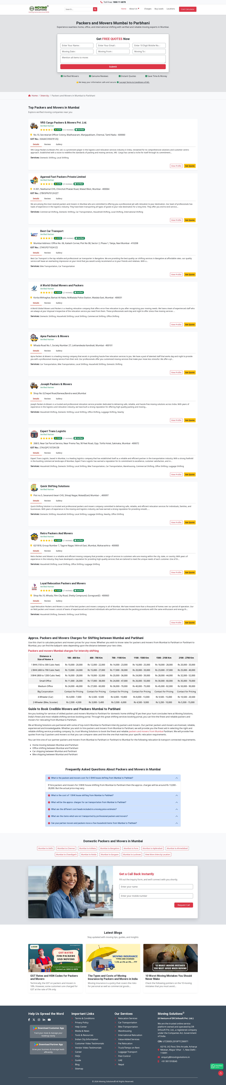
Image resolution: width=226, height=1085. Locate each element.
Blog (77, 1064)
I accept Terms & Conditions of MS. (134, 82)
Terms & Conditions (85, 1018)
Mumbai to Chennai (66, 848)
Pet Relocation (125, 1043)
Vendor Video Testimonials (88, 1047)
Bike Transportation (128, 1026)
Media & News (82, 1030)
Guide (78, 1060)
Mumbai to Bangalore (109, 848)
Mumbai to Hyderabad (152, 848)
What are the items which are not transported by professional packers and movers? (89, 816)
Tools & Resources (84, 1035)
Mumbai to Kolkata (87, 848)
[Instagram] (39, 1019)
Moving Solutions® (107, 1081)
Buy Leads (159, 8)
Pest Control (124, 1056)
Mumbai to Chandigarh (66, 854)
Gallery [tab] (59, 144)
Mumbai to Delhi (45, 848)
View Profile (176, 166)
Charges (147, 8)
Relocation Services (127, 1018)
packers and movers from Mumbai (146, 731)
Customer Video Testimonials (89, 1043)
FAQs (77, 1056)
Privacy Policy (81, 1022)
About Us (133, 8)
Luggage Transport (127, 1051)
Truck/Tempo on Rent (129, 1047)
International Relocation (130, 1035)
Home (123, 8)
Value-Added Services (128, 1039)
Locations (171, 8)
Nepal (121, 1064)
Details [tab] (36, 144)
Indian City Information (86, 1039)
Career (78, 1051)
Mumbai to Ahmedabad (177, 848)
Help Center (81, 1026)
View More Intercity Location (157, 854)
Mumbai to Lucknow (132, 854)
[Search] (95, 9)
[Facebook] (29, 1019)
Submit (113, 66)
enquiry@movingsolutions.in (175, 1057)
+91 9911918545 (169, 1061)
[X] (34, 1019)
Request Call (184, 905)
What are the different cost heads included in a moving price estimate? (84, 809)
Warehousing (125, 1030)
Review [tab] (47, 144)
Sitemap (79, 1068)
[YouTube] (49, 1019)
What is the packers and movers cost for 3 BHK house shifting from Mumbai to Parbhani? (92, 778)
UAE (120, 1060)
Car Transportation (127, 1022)
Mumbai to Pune (131, 848)
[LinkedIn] (44, 1019)
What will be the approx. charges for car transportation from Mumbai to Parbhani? (88, 802)
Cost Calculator (187, 9)
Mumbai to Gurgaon (110, 854)
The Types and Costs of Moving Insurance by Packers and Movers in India (113, 977)
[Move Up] (220, 1073)
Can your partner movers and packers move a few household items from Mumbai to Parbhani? (94, 823)
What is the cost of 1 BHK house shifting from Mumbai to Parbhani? (82, 795)
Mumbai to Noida (88, 854)
